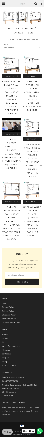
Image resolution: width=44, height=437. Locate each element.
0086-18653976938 (10, 381)
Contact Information (11, 322)
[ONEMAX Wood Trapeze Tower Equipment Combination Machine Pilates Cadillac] (32, 190)
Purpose (5, 358)
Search (5, 303)
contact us (6, 354)
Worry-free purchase (11, 346)
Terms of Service (9, 319)
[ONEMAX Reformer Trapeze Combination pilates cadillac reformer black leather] (32, 64)
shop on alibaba (9, 365)
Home (5, 334)
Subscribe (21, 282)
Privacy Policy (8, 311)
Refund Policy (8, 307)
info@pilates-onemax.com (13, 377)
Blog (4, 342)
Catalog (5, 338)
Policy (4, 361)
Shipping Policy (9, 315)
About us (6, 350)
